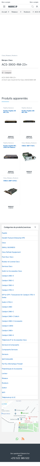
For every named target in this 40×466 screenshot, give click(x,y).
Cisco (3, 55)
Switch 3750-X (7, 302)
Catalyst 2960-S (8, 335)
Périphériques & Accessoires (12, 369)
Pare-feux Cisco (7, 257)
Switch (4, 388)
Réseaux (15, 12)
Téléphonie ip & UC (8, 397)
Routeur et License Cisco (11, 262)
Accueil (4, 12)
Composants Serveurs (10, 349)
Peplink (5, 108)
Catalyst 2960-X (8, 276)
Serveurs (5, 354)
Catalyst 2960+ (7, 330)
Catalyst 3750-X (8, 290)
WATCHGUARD (7, 359)
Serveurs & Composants (10, 345)
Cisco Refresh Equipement (11, 252)
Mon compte (6, 2)
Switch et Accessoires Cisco (12, 271)
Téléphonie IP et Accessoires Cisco (14, 340)
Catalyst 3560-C (8, 280)
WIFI (3, 392)
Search (32, 6)
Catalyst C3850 (7, 326)
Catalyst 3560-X (8, 285)
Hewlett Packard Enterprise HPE (13, 238)
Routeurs (27, 12)
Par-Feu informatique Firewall (12, 364)
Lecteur (4, 373)
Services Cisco (7, 266)
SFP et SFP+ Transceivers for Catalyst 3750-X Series (18, 296)
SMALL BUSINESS (8, 247)
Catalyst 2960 (7, 307)
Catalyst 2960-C (8, 311)
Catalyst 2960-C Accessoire (12, 321)
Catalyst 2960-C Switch (10, 316)
